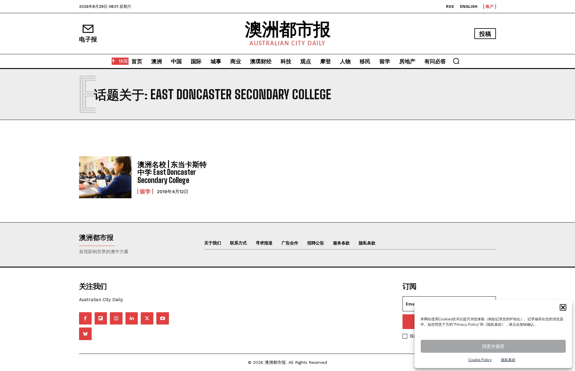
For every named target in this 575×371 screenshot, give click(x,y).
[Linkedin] (131, 318)
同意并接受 (493, 346)
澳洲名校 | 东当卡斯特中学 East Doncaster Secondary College (172, 172)
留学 (145, 191)
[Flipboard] (101, 318)
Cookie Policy (480, 360)
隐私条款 (508, 360)
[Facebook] (85, 318)
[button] (563, 307)
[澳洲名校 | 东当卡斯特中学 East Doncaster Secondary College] (105, 177)
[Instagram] (116, 318)
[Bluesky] (85, 334)
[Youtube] (162, 318)
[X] (147, 318)
